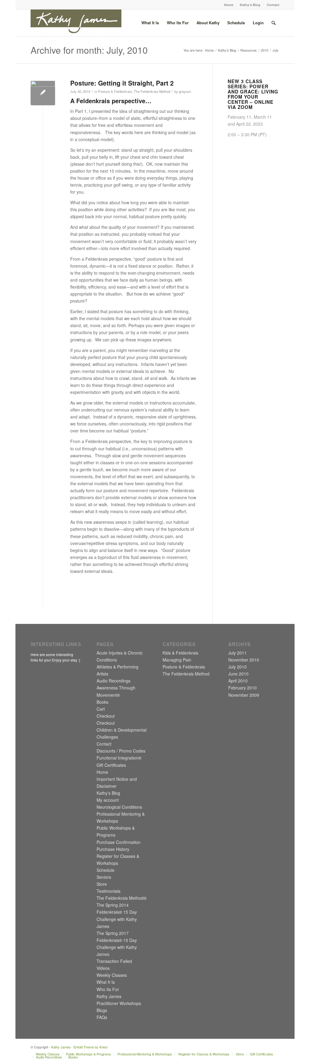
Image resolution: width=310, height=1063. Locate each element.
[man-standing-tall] (43, 93)
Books (102, 702)
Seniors (104, 877)
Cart (101, 709)
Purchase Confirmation (118, 842)
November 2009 (243, 695)
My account (108, 800)
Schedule (105, 870)
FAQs (102, 1017)
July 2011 (237, 653)
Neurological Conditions (119, 807)
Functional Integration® (119, 758)
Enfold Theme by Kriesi (90, 1046)
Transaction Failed (114, 961)
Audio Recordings (113, 681)
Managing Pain (177, 660)
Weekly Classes (112, 975)
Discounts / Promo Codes (121, 751)
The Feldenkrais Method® (122, 898)
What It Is (106, 982)
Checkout (106, 716)
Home (228, 4)
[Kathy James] (76, 22)
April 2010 (238, 681)
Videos (103, 968)
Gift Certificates (111, 765)
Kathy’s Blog (250, 4)
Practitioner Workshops (119, 1003)
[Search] (273, 22)
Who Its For (108, 989)
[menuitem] (229, 4)
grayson (185, 91)
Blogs (102, 1010)
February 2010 (242, 688)
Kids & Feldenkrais (180, 653)
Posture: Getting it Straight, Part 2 (122, 82)
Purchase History (113, 849)
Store (102, 884)
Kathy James (109, 996)
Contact (273, 4)
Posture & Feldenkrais (115, 91)
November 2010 (243, 660)
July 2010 (237, 667)
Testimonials (108, 891)
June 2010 (238, 674)
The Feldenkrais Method (152, 91)
